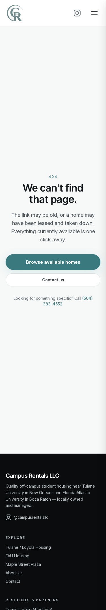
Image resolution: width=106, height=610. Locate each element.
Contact (13, 581)
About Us (14, 572)
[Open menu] (94, 13)
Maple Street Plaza (23, 564)
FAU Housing (17, 555)
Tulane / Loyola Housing (28, 547)
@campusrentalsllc (31, 517)
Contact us (53, 279)
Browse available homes (53, 262)
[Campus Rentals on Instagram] (77, 13)
